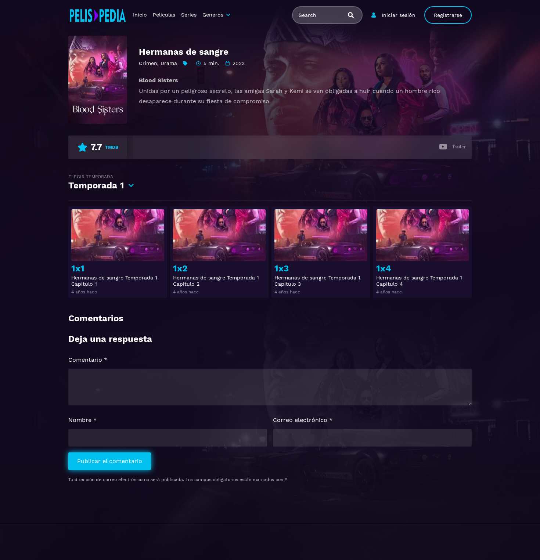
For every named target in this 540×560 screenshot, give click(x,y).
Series (189, 15)
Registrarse (448, 15)
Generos (212, 15)
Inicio (140, 15)
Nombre (82, 419)
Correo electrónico (302, 419)
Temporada (96, 182)
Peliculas (164, 15)
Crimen (148, 63)
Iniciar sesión (398, 15)
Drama (169, 63)
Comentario (87, 359)
